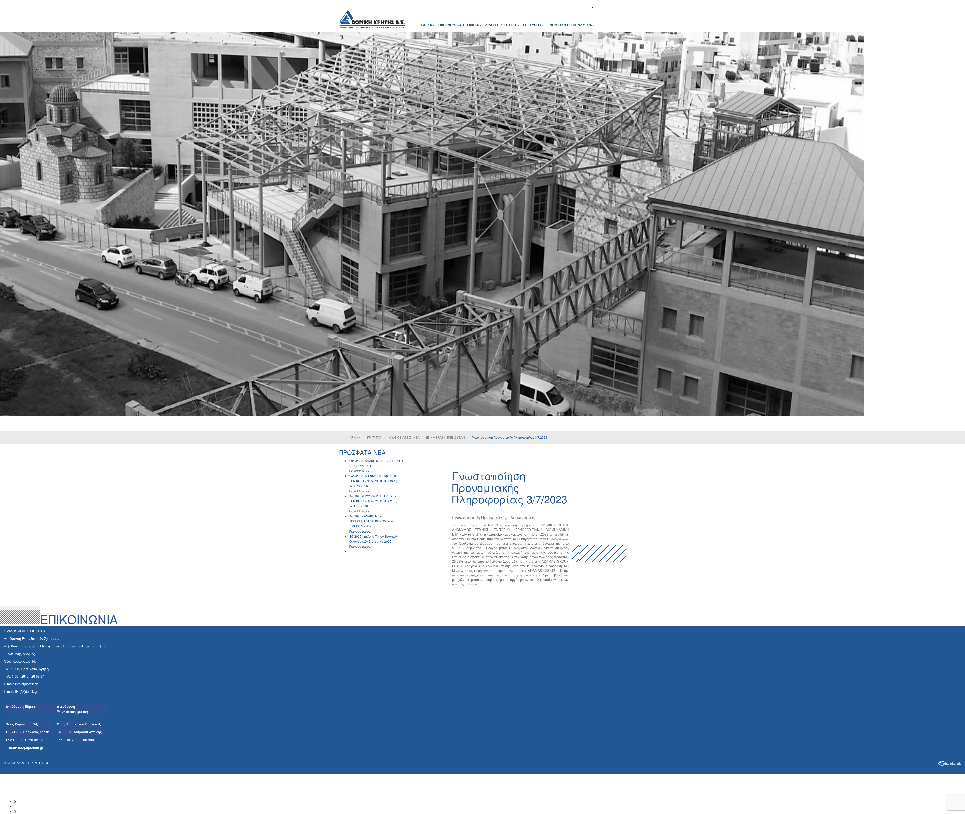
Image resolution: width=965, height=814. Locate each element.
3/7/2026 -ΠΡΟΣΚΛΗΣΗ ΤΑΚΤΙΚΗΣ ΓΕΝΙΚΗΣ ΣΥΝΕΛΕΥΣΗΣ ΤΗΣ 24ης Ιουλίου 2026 (373, 501)
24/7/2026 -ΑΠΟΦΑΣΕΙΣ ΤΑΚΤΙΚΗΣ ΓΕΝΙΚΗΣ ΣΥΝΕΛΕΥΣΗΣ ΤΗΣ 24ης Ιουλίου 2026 (373, 481)
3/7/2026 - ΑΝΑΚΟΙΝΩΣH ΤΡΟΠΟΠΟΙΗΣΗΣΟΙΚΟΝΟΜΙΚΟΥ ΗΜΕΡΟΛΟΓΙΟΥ (371, 521)
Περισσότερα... (360, 471)
